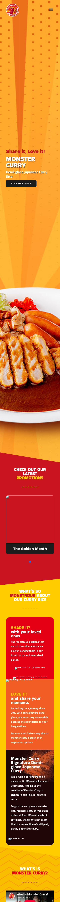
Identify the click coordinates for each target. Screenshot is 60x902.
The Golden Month (30, 548)
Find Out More (21, 183)
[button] (30, 562)
